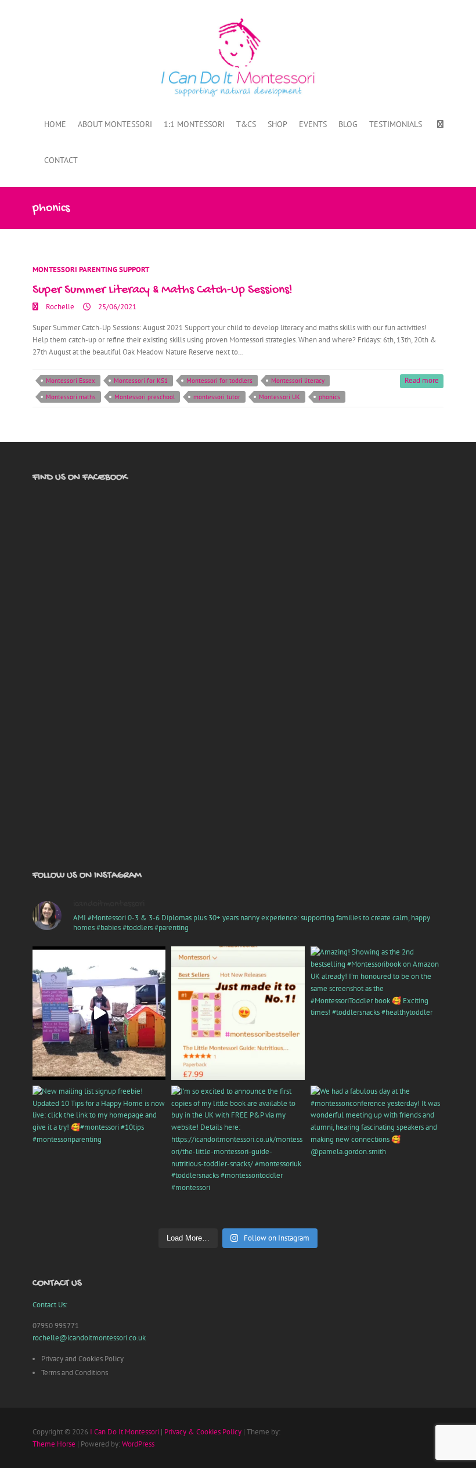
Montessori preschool (144, 397)
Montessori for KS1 (141, 381)
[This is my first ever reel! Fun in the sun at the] (99, 1012)
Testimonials (395, 124)
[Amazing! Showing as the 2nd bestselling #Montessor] (377, 1012)
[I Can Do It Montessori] (238, 57)
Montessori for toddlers (219, 381)
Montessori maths (71, 397)
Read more (422, 380)
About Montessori (115, 124)
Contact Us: (50, 1305)
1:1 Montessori (194, 124)
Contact (61, 160)
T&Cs (246, 124)
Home (55, 124)
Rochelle (59, 307)
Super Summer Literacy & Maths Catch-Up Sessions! (163, 290)
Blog (348, 124)
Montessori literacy (297, 381)
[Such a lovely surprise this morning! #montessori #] (237, 1012)
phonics (329, 397)
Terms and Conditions (74, 1372)
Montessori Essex (70, 381)
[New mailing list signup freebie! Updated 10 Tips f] (99, 1152)
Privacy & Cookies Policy (202, 1432)
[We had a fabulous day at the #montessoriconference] (377, 1152)
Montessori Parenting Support (91, 269)
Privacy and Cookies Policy (82, 1359)
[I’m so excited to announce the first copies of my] (237, 1152)
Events (313, 124)
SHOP (277, 124)
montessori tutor (216, 397)
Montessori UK (279, 397)
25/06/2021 (116, 307)
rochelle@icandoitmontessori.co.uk (89, 1338)
